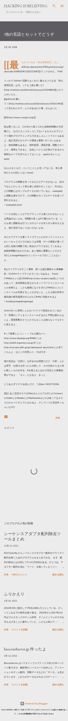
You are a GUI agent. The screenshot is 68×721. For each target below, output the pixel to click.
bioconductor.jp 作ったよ (25, 649)
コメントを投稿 (19, 629)
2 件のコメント (19, 574)
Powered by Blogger (36, 703)
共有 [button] (57, 417)
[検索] (54, 6)
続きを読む (58, 574)
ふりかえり (14, 594)
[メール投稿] (6, 417)
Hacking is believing (25, 5)
